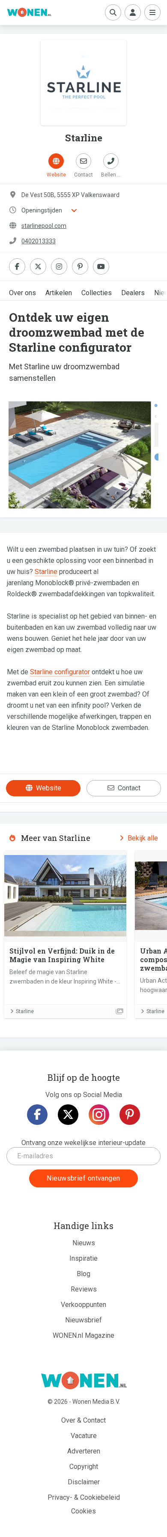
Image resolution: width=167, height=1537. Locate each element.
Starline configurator (60, 672)
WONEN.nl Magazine (83, 1335)
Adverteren (83, 1451)
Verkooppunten (83, 1305)
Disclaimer (84, 1482)
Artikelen (58, 293)
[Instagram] (99, 1114)
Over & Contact (83, 1420)
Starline (46, 572)
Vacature (84, 1436)
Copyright (83, 1466)
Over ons (22, 293)
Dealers (133, 293)
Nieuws (83, 1243)
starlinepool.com (43, 225)
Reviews (84, 1289)
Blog (83, 1274)
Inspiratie (83, 1258)
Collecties (96, 293)
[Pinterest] (129, 1114)
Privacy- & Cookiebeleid (84, 1497)
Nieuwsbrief (83, 1320)
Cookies (83, 1511)
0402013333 (38, 241)
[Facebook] (37, 1114)
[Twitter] (68, 1114)
